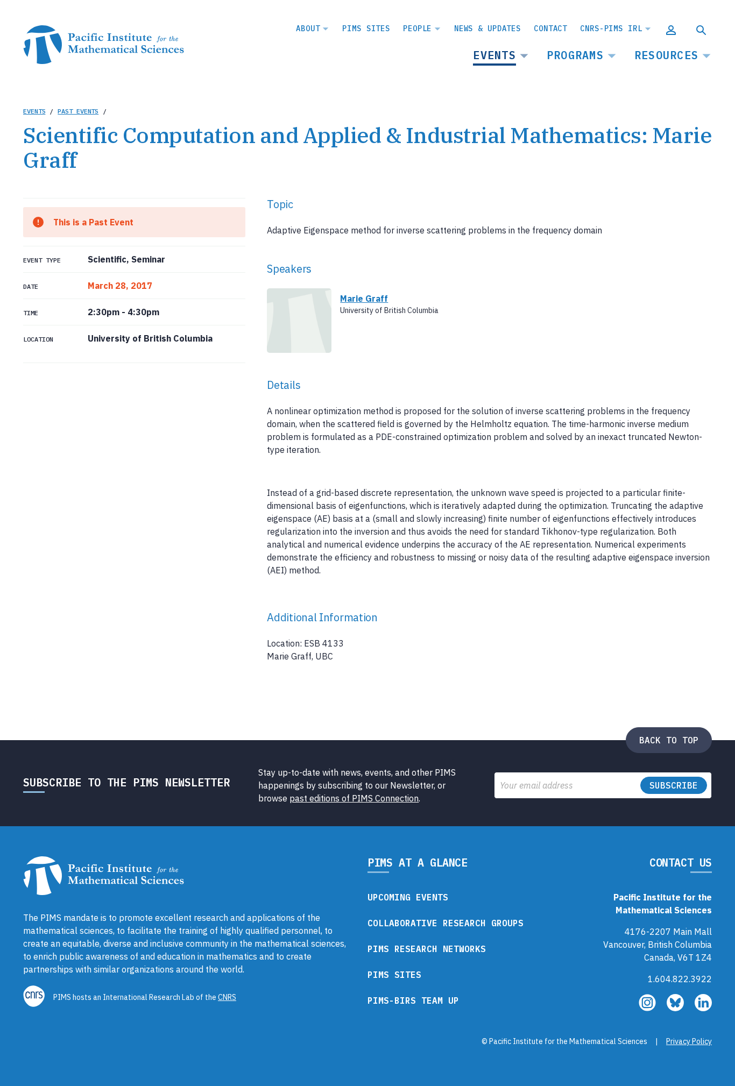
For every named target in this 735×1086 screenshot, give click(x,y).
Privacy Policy (689, 1041)
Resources (666, 55)
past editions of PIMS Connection (354, 798)
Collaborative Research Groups (445, 923)
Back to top (668, 740)
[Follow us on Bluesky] (676, 1008)
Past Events (78, 111)
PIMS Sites (366, 28)
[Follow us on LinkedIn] (703, 1008)
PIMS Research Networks (426, 948)
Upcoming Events (407, 897)
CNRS (227, 997)
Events (494, 55)
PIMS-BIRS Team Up (413, 1000)
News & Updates (487, 28)
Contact (550, 28)
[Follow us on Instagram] (648, 1008)
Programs (575, 55)
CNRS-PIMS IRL (611, 28)
